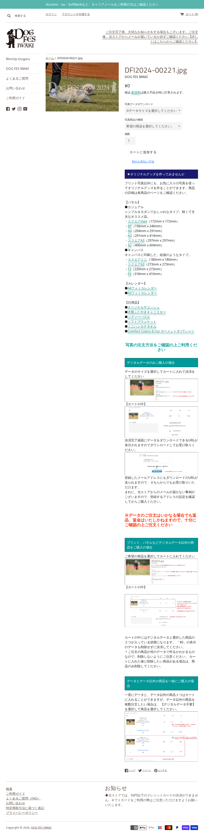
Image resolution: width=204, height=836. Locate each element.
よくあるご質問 (17, 78)
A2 (130, 245)
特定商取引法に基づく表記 (25, 808)
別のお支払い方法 (143, 161)
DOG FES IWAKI (17, 68)
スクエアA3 (136, 240)
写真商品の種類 (134, 119)
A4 (130, 231)
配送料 (135, 92)
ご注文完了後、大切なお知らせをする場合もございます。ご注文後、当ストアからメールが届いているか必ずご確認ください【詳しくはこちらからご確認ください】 (150, 37)
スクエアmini (137, 221)
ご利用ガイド (15, 98)
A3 (130, 235)
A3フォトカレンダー (142, 293)
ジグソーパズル (139, 317)
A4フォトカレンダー (142, 288)
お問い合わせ (15, 88)
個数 (127, 134)
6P (130, 226)
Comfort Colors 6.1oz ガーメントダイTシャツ (161, 331)
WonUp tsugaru (18, 59)
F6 (129, 274)
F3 (129, 269)
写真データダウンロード (139, 104)
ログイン (51, 14)
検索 (9, 789)
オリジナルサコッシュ (144, 307)
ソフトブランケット (142, 321)
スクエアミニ (137, 259)
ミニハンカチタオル (142, 326)
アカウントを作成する (76, 14)
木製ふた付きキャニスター (147, 312)
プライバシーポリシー (22, 813)
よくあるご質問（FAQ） (23, 798)
